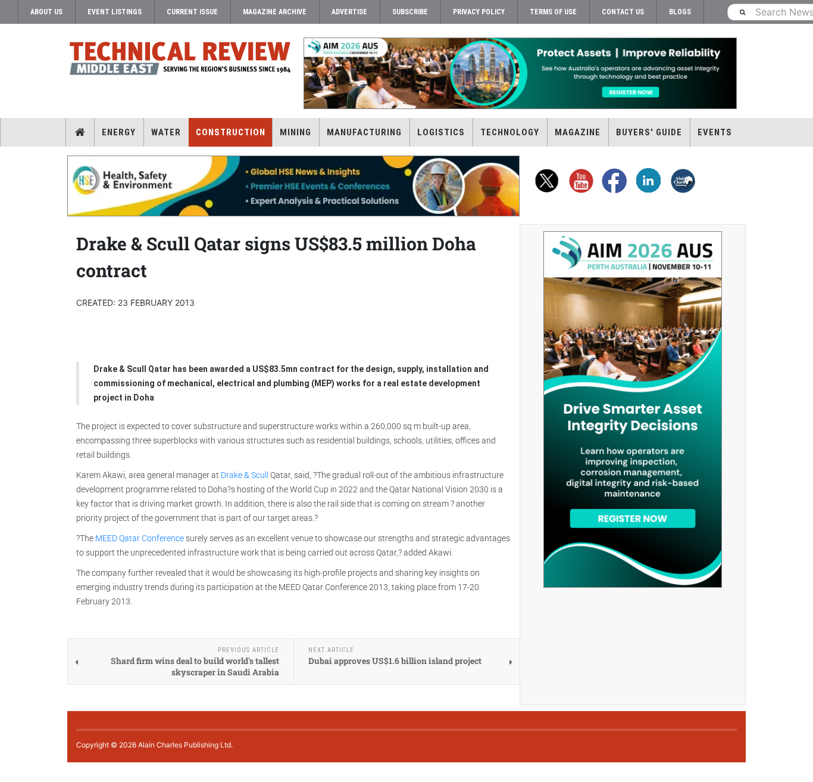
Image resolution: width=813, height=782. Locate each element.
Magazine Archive (275, 12)
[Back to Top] (9, 772)
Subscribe (410, 12)
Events (715, 132)
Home (80, 132)
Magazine (578, 132)
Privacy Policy (479, 12)
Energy (119, 132)
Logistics (441, 132)
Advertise (349, 12)
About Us (46, 12)
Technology (509, 132)
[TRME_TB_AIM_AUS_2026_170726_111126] (519, 73)
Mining (295, 132)
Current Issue (192, 12)
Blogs (680, 12)
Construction (230, 132)
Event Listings (114, 12)
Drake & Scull (244, 475)
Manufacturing (364, 132)
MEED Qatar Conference (139, 538)
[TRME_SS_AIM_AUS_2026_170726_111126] (633, 409)
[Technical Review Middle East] (180, 60)
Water (166, 132)
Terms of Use (553, 12)
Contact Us (623, 12)
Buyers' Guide (649, 132)
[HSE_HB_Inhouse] (293, 186)
